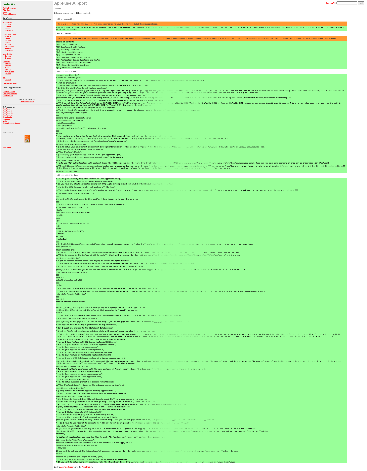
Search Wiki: (331, 3)
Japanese (9, 31)
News (5, 12)
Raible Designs (9, 8)
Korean (8, 25)
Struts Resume (9, 92)
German (8, 40)
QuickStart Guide (10, 34)
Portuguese (9, 46)
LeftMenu (6, 119)
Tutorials (6, 62)
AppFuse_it (7, 111)
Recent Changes (9, 14)
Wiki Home (7, 10)
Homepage (7, 23)
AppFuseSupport (67, 467)
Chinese (8, 27)
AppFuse (6, 109)
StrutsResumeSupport (12, 123)
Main (5, 121)
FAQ (4, 78)
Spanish (8, 48)
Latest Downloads (10, 83)
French (7, 38)
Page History (87, 467)
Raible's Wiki (9, 4)
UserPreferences (27, 102)
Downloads (7, 117)
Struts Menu (8, 96)
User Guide (7, 54)
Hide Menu (7, 147)
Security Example (10, 94)
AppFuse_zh (8, 115)
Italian (7, 29)
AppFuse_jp (7, 113)
